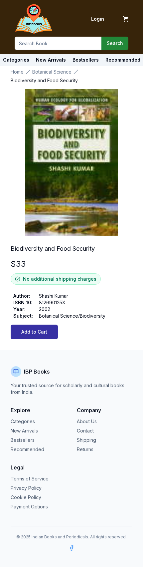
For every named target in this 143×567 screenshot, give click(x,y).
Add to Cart (34, 332)
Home (17, 72)
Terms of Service (30, 478)
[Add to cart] (125, 19)
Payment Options (29, 506)
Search (115, 43)
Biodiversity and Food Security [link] (44, 80)
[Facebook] (71, 548)
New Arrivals (24, 430)
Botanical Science (52, 72)
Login (97, 19)
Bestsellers (23, 440)
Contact (85, 430)
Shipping (86, 440)
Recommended (27, 449)
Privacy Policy (26, 488)
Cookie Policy (26, 497)
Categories (16, 60)
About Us (87, 421)
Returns (85, 449)
